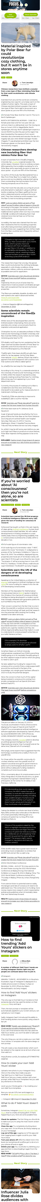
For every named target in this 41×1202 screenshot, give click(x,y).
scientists (4, 582)
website (14, 357)
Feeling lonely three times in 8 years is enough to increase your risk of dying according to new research (20, 442)
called (3, 584)
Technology (26, 504)
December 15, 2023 (29, 1099)
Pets (21, 23)
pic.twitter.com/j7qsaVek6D (11, 300)
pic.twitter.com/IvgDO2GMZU (22, 1094)
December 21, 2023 (8, 307)
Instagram (5, 955)
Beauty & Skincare (27, 26)
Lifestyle (23, 7)
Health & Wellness (23, 11)
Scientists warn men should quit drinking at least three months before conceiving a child (20, 278)
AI (2, 538)
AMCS (21, 593)
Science (9, 77)
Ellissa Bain (26, 961)
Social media (14, 955)
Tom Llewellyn (27, 83)
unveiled (15, 162)
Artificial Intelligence (20, 529)
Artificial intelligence (7, 504)
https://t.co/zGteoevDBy (10, 298)
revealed (22, 740)
